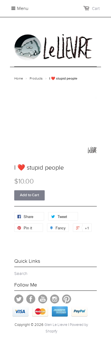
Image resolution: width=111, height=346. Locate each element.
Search (20, 273)
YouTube (42, 299)
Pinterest (66, 299)
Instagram (54, 299)
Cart (96, 8)
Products (36, 78)
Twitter (18, 299)
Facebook (30, 299)
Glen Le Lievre (55, 324)
